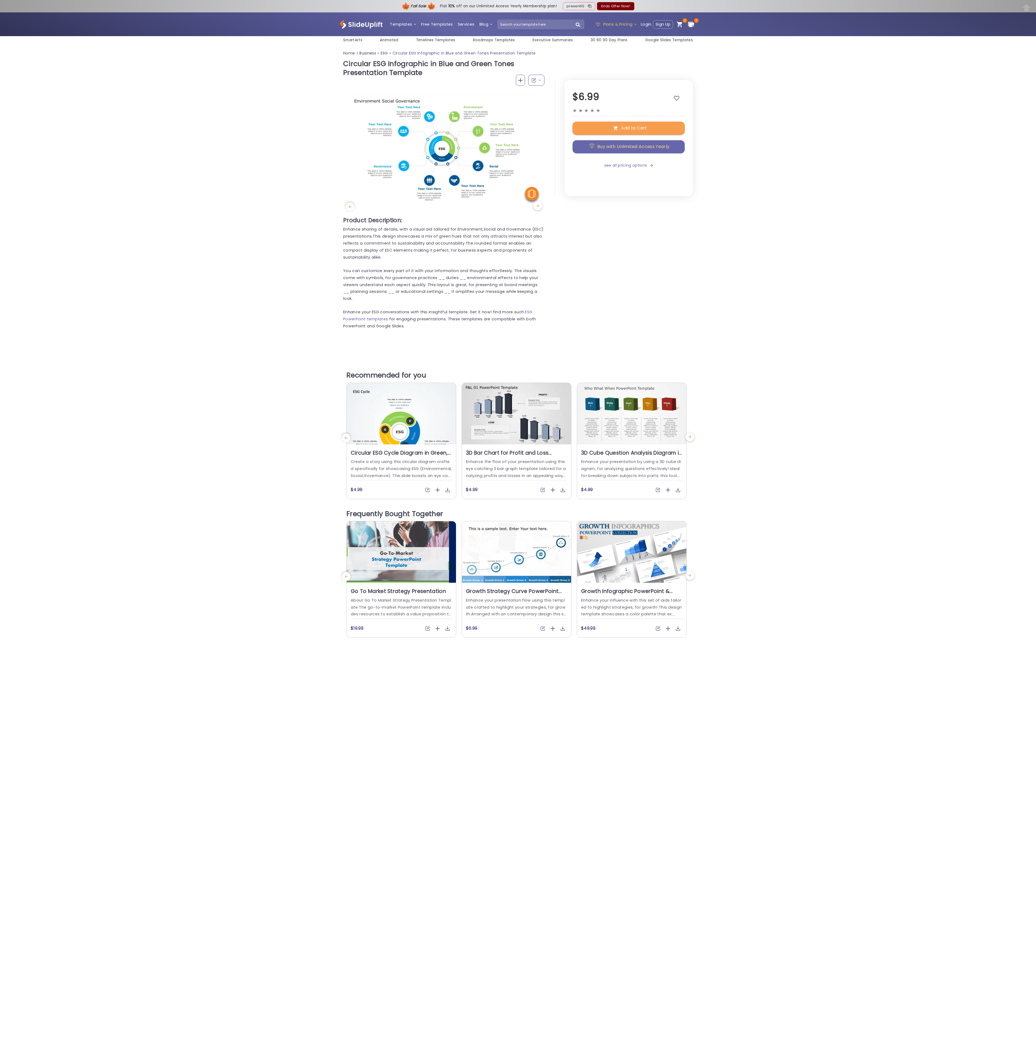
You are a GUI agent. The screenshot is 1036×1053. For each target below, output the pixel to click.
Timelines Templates (435, 40)
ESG (384, 53)
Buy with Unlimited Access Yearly (633, 146)
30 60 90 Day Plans (609, 40)
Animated (389, 40)
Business (367, 53)
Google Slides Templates (669, 40)
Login (646, 24)
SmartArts (352, 40)
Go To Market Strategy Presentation (398, 591)
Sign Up (663, 24)
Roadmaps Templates (494, 40)
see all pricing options (625, 165)
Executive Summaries (553, 40)
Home (349, 53)
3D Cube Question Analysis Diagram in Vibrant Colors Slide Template (631, 456)
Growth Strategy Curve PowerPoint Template (512, 595)
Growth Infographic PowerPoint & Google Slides (625, 595)
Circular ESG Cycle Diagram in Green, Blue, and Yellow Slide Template (399, 456)
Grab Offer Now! (615, 6)
